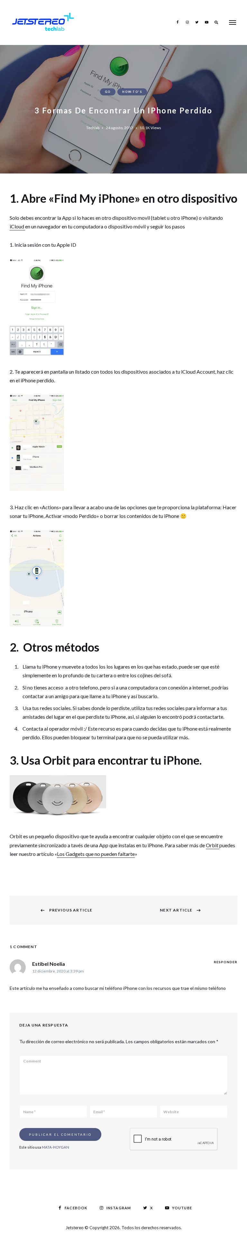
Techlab (92, 127)
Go (108, 91)
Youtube (206, 22)
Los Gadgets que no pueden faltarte (96, 854)
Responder (225, 962)
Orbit (212, 845)
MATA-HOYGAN (55, 1147)
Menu (232, 22)
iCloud (17, 226)
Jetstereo (75, 1227)
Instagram (187, 22)
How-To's (132, 91)
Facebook (177, 22)
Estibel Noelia (48, 964)
